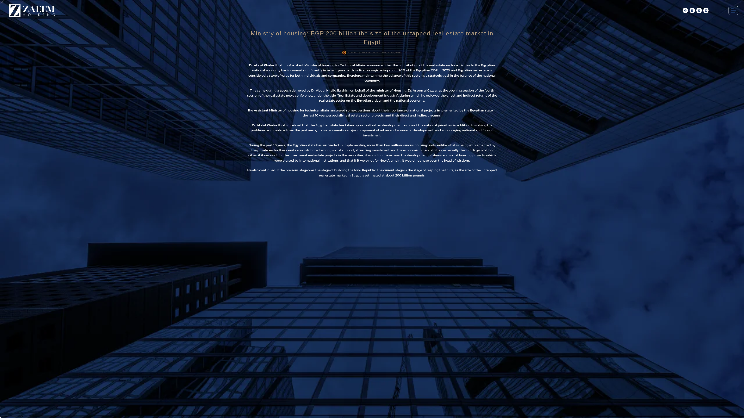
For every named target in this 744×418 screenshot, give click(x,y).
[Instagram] (699, 10)
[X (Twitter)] (692, 10)
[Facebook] (685, 10)
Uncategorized (392, 52)
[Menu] (733, 10)
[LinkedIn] (706, 10)
